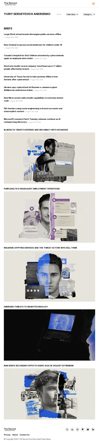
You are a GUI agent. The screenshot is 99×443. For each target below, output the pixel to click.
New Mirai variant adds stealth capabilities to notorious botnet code (33, 99)
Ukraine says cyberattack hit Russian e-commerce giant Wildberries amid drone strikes (30, 88)
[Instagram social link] (77, 429)
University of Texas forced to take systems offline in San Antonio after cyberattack (31, 78)
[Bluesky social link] (88, 429)
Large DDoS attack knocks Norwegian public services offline (32, 35)
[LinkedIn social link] (72, 429)
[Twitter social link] (67, 429)
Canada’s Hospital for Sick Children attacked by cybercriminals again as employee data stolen (34, 57)
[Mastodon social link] (83, 429)
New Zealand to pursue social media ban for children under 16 (33, 46)
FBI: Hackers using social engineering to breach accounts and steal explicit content (33, 110)
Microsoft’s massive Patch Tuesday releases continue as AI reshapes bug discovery (32, 120)
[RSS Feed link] (93, 429)
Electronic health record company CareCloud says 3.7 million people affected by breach (33, 67)
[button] (93, 3)
